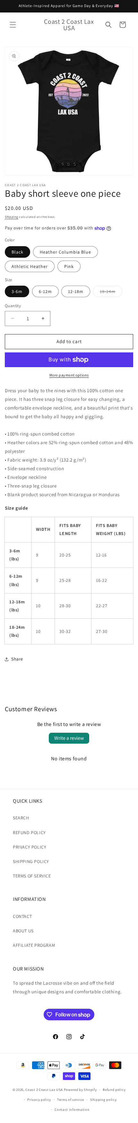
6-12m (45, 291)
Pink (69, 266)
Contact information (72, 1109)
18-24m (111, 292)
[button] (13, 25)
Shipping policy (103, 1099)
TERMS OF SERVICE (32, 876)
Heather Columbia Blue (65, 252)
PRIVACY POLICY (29, 847)
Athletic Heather (30, 266)
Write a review (69, 738)
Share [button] (17, 659)
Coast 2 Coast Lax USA (44, 1089)
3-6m (17, 291)
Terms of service (70, 1099)
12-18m (75, 291)
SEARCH (21, 818)
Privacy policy (39, 1099)
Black (17, 252)
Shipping (11, 217)
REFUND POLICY (29, 832)
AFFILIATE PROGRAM (34, 945)
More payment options (69, 375)
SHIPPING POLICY (31, 861)
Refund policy (114, 1089)
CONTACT (22, 916)
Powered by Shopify (80, 1089)
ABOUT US (23, 931)
